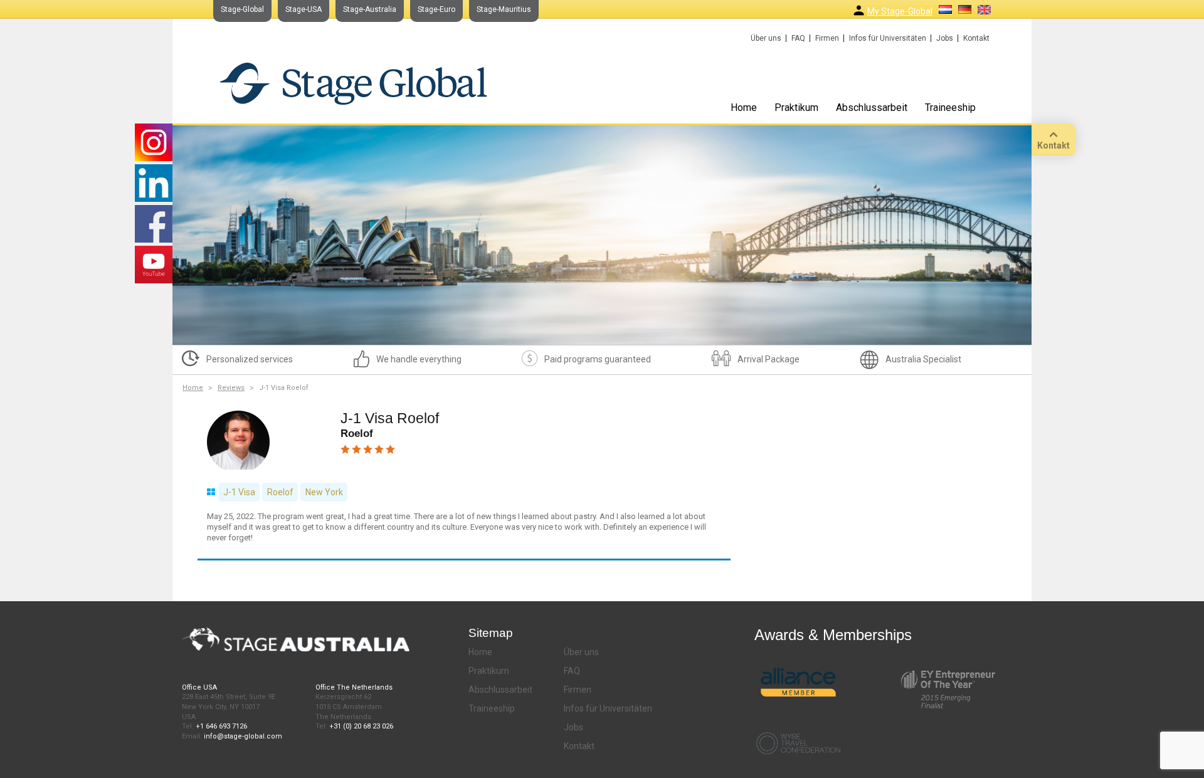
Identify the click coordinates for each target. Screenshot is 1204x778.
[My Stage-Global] (858, 10)
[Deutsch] (964, 9)
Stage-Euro (436, 9)
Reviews (231, 388)
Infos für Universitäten (887, 38)
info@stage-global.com (243, 736)
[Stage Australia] (353, 83)
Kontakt (976, 38)
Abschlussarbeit (871, 107)
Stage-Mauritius (504, 9)
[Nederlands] (945, 9)
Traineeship (950, 107)
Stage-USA (303, 9)
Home (744, 107)
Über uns (766, 38)
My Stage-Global (899, 11)
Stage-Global (242, 9)
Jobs (944, 38)
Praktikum (796, 107)
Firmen (827, 38)
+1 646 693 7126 (221, 726)
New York (324, 492)
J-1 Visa (239, 492)
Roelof (280, 492)
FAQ (798, 38)
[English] (984, 9)
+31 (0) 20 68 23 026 (361, 726)
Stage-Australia (369, 9)
